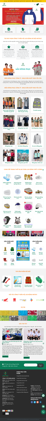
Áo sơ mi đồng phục (37, 146)
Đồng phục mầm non (37, 162)
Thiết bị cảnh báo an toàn (22, 387)
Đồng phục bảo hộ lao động (8, 128)
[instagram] (40, 402)
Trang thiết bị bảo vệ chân (22, 380)
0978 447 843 (23, 1)
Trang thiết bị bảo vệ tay (21, 378)
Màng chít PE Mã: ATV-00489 (12, 264)
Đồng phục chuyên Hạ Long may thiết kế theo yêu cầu (33, 342)
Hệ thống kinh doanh (37, 49)
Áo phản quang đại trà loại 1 (12, 253)
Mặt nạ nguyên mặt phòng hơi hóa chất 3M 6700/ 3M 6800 (17, 226)
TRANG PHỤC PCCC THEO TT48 (28, 183)
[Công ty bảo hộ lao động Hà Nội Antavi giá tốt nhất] (9, 29)
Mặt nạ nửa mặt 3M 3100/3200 (28, 226)
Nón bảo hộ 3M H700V (39, 212)
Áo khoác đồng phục (23, 146)
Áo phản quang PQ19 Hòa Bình (28, 286)
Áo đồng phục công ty (37, 128)
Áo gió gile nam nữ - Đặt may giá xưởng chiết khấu (23, 111)
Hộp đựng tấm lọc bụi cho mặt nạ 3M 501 (18, 183)
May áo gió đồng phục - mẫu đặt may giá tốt (9, 111)
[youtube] (37, 402)
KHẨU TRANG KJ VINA (7, 183)
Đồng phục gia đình (23, 162)
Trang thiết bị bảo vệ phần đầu (23, 375)
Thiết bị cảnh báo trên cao (22, 389)
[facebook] (32, 402)
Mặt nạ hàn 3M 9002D (7, 226)
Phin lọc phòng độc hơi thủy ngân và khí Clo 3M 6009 (28, 197)
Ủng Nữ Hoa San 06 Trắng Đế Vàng (17, 286)
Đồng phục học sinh (23, 128)
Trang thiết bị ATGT (20, 382)
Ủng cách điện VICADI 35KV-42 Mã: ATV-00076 (5, 264)
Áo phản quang (37, 110)
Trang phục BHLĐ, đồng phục (22, 392)
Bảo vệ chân (23, 32)
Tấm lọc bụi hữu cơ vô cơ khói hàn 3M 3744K (39, 183)
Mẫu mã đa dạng (23, 49)
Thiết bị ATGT (37, 32)
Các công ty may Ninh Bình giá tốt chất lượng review (12, 342)
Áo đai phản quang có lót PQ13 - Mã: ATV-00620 (5, 253)
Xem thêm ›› (5, 356)
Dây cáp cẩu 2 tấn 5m (39, 286)
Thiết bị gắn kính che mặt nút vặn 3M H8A (18, 212)
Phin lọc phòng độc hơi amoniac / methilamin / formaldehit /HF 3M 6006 (39, 197)
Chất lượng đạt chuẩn (9, 49)
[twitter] (35, 402)
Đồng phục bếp (9, 162)
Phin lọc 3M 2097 (28, 212)
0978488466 (11, 1)
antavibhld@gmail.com (37, 1)
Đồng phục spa (9, 146)
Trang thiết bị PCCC (20, 385)
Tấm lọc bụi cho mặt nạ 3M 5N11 (7, 197)
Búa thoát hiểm (6, 286)
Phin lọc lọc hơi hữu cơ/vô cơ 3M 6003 (7, 212)
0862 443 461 (29, 1)
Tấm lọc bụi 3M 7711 (18, 197)
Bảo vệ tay (9, 32)
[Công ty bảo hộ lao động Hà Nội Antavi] (4, 4)
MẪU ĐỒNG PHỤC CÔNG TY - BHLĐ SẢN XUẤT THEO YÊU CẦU (23, 78)
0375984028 (17, 1)
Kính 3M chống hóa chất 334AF (41, 264)
